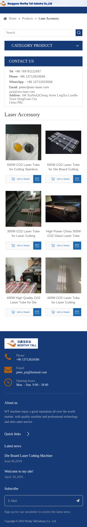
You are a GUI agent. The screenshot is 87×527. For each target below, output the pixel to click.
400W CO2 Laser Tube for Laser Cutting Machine (63, 300)
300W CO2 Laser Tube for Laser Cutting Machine (23, 233)
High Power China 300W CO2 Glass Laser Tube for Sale (63, 233)
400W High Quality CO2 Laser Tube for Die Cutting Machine (23, 300)
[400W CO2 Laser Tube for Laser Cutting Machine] (63, 281)
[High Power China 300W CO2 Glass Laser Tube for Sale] (63, 208)
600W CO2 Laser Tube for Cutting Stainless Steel (23, 167)
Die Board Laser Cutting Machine (28, 456)
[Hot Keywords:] (79, 32)
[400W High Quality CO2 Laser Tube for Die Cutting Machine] (23, 281)
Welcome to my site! (18, 471)
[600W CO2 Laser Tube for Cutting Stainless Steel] (23, 148)
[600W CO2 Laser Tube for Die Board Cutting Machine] (63, 142)
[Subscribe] (78, 500)
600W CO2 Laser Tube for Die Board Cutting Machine (63, 167)
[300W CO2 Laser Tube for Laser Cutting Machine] (23, 214)
